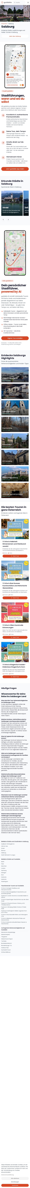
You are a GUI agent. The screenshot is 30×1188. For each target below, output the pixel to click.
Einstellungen (15, 1182)
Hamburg (3, 870)
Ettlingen (3, 872)
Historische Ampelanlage (8, 932)
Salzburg (3, 853)
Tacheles (3, 941)
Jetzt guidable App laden (15, 169)
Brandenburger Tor (6, 945)
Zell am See (4, 846)
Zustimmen (15, 1185)
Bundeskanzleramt (6, 943)
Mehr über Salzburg (15, 36)
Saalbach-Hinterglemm (7, 844)
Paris (2, 864)
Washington (4, 881)
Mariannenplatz (5, 934)
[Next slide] (8, 219)
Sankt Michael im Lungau (8, 855)
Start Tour (16, 556)
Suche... (18, 2)
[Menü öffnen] (28, 2)
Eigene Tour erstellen (15, 338)
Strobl (2, 848)
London (3, 868)
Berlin (2, 861)
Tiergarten (4, 936)
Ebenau (3, 850)
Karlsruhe (3, 877)
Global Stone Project (7, 939)
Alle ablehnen (15, 1178)
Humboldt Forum (6, 950)
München (4, 866)
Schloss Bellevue (5, 952)
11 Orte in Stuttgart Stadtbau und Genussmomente (10, 889)
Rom (2, 875)
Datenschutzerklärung (7, 1175)
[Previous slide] (3, 219)
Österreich (4, 23)
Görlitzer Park (5, 948)
